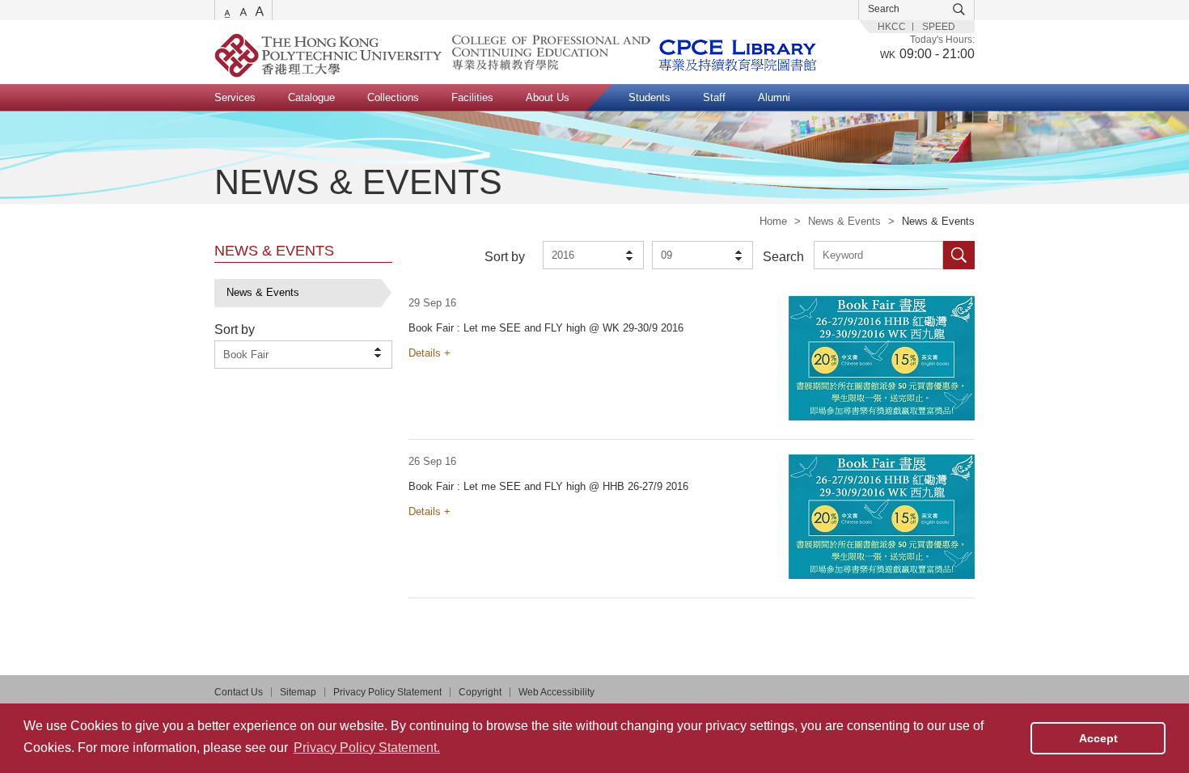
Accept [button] (1098, 738)
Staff (714, 97)
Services (235, 97)
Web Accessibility (556, 692)
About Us (547, 97)
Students (649, 97)
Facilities (472, 97)
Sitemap (298, 692)
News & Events (844, 221)
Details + (429, 353)
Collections (393, 97)
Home (773, 221)
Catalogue (311, 97)
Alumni (774, 97)
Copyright (480, 692)
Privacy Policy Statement (387, 692)
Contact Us (238, 692)
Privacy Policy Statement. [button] (367, 747)
